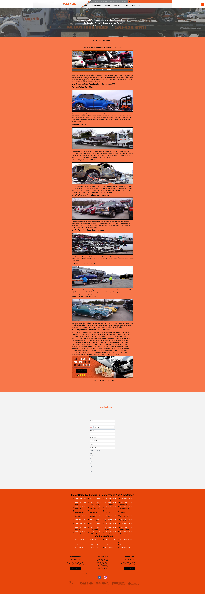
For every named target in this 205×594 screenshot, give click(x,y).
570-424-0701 (76, 559)
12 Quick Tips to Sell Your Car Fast (102, 380)
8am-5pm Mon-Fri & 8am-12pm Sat (118, 1)
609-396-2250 (130, 559)
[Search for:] (135, 1)
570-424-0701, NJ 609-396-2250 (100, 1)
